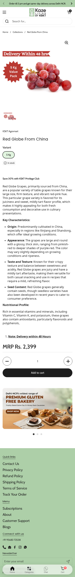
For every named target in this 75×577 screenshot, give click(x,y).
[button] (68, 12)
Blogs (7, 527)
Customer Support (16, 521)
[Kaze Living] (37, 12)
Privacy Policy (13, 470)
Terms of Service (15, 488)
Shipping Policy (14, 482)
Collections (18, 32)
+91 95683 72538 (12, 539)
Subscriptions (12, 508)
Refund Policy (13, 476)
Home (5, 32)
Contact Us (11, 464)
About (7, 514)
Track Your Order (15, 494)
